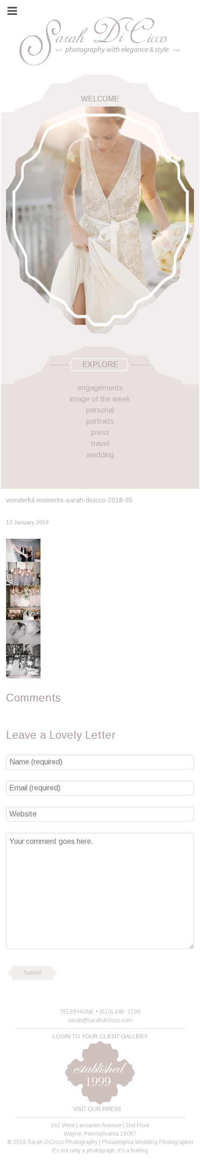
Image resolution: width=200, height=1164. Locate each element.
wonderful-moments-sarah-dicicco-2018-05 (69, 500)
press (100, 432)
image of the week (100, 399)
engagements (100, 388)
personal (100, 410)
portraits (100, 421)
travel (100, 444)
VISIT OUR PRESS (97, 1109)
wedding (100, 455)
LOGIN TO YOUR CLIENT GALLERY (100, 1036)
